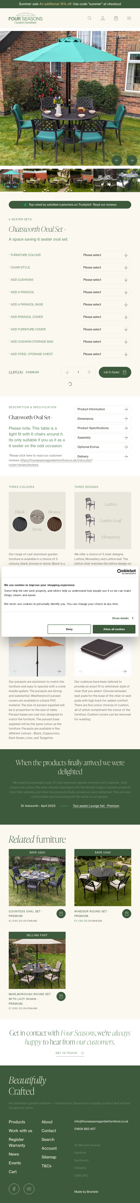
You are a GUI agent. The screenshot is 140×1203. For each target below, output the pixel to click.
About (47, 1121)
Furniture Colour (26, 255)
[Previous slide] (15, 671)
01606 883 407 (85, 1129)
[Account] (103, 18)
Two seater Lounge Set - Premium (96, 806)
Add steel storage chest (32, 354)
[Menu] (129, 18)
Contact (49, 1130)
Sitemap (49, 1157)
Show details (120, 618)
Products (17, 1121)
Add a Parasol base (27, 304)
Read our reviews (104, 204)
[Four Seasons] (25, 18)
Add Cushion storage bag (32, 341)
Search (48, 1139)
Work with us (20, 1130)
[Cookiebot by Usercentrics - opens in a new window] (120, 571)
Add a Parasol (22, 292)
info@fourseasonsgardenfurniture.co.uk (101, 1121)
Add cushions (22, 279)
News (14, 1154)
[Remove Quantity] (67, 372)
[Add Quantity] (89, 372)
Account (49, 1148)
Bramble (92, 1191)
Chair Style (20, 267)
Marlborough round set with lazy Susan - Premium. (30, 999)
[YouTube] (29, 1189)
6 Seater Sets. (21, 219)
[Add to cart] (61, 913)
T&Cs (46, 1165)
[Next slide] (132, 160)
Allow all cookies (114, 629)
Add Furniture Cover (28, 329)
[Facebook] (14, 1189)
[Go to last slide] (117, 160)
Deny (69, 629)
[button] (11, 180)
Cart (13, 1171)
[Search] (90, 18)
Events (15, 1163)
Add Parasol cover (27, 317)
